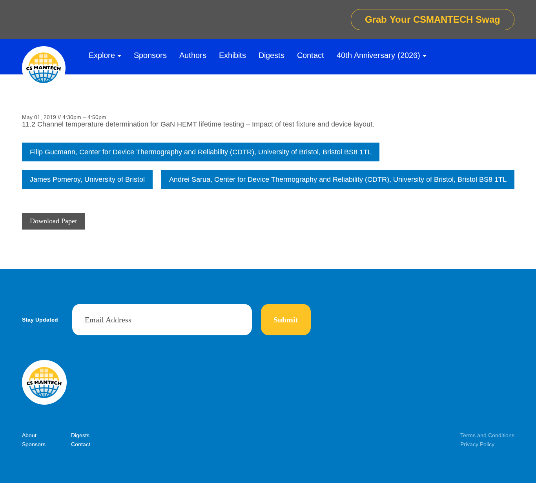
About (29, 435)
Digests (271, 55)
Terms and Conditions (487, 435)
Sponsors (150, 55)
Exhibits (232, 55)
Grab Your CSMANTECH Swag (432, 19)
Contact (310, 55)
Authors (192, 55)
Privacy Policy (477, 444)
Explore (102, 55)
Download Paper (53, 221)
